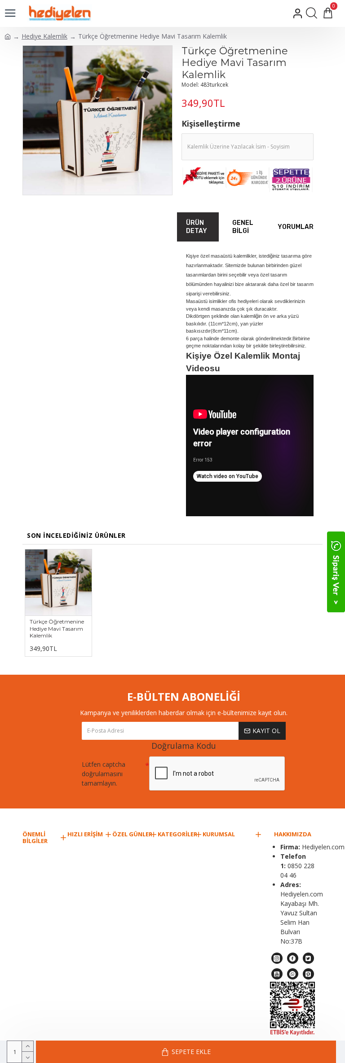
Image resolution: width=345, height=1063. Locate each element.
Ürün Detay (196, 227)
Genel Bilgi (242, 227)
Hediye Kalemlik (44, 36)
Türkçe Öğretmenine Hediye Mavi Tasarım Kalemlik (57, 628)
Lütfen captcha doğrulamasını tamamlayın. (103, 773)
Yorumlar (296, 227)
